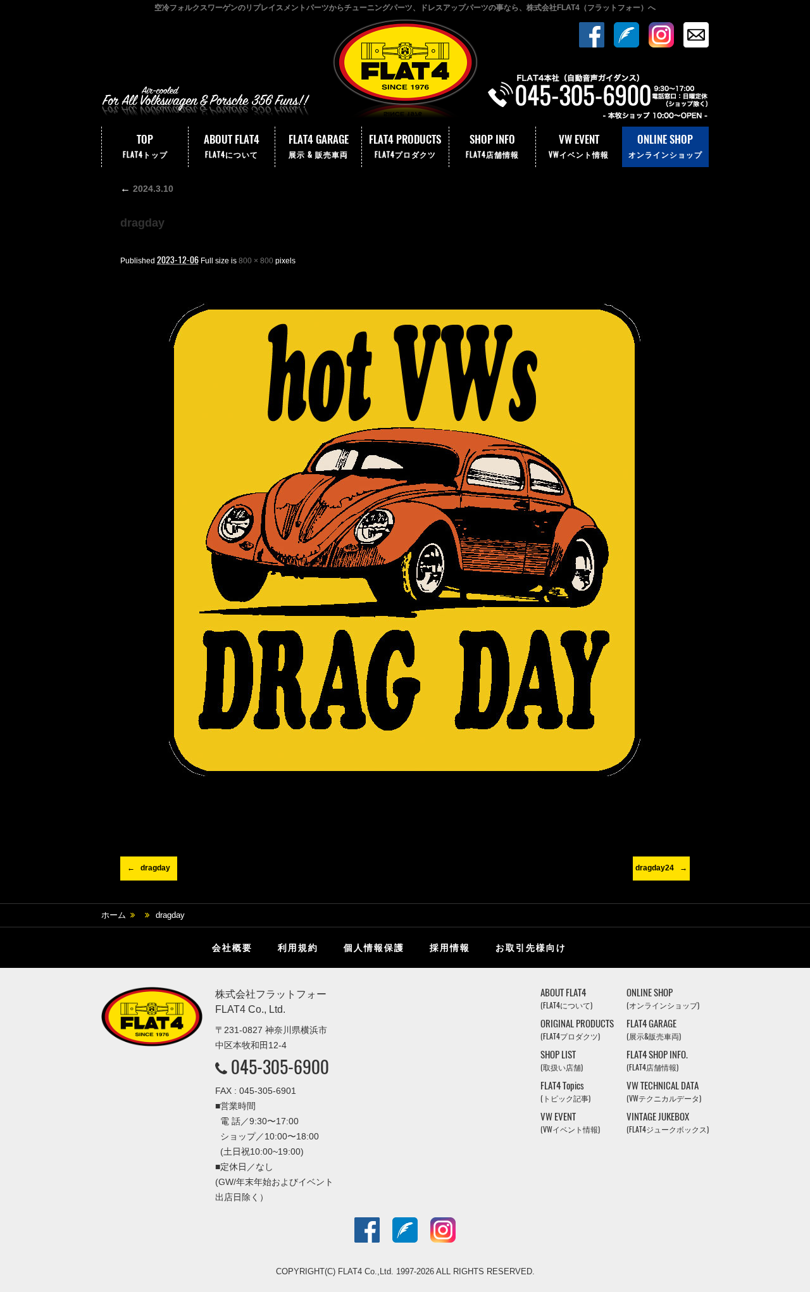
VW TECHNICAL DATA (663, 1091)
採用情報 (450, 948)
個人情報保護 (374, 948)
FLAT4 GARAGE (319, 146)
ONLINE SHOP (665, 146)
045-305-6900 (280, 1067)
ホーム (113, 915)
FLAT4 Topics (565, 1091)
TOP (145, 146)
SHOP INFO (492, 146)
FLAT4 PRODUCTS (405, 146)
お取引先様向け (530, 948)
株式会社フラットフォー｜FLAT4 (405, 71)
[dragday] (405, 540)
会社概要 (232, 948)
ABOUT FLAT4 (231, 146)
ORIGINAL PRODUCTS (577, 1029)
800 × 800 (256, 260)
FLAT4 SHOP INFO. (657, 1060)
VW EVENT (579, 146)
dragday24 (654, 867)
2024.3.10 (146, 189)
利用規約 (298, 948)
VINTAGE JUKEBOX (667, 1122)
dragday (155, 867)
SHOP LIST (561, 1060)
